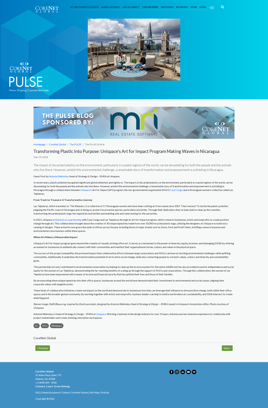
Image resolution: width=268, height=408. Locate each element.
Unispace (101, 313)
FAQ (37, 392)
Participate (167, 7)
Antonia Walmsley (58, 176)
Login (203, 7)
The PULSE (75, 144)
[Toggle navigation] (211, 7)
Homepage (39, 144)
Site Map (94, 392)
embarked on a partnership (67, 219)
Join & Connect (131, 7)
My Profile (182, 7)
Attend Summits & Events (84, 7)
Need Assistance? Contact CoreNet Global (65, 392)
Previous (42, 348)
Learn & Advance (110, 7)
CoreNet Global (57, 144)
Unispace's (86, 189)
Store (193, 7)
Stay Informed (150, 7)
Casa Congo (176, 189)
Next (227, 348)
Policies (105, 392)
